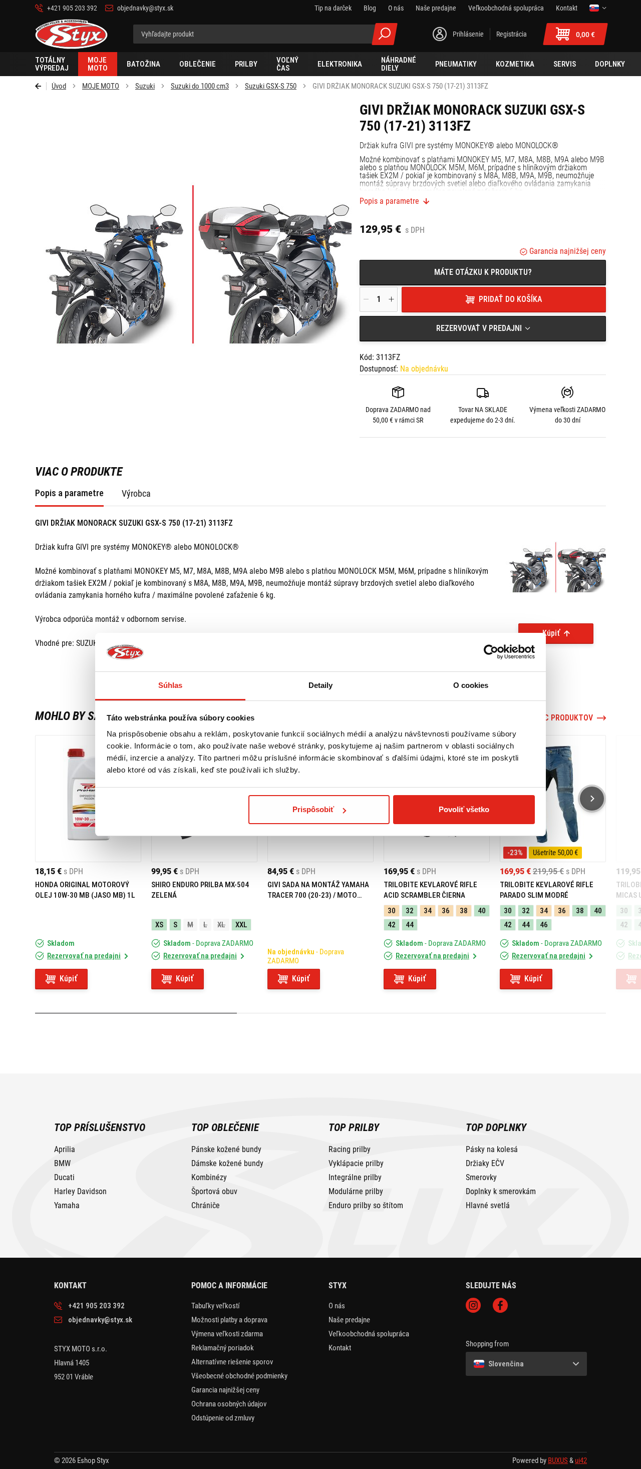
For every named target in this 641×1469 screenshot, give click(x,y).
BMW (62, 1164)
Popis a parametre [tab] (69, 493)
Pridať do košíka (510, 299)
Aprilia (64, 1150)
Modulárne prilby (356, 1192)
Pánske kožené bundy (226, 1150)
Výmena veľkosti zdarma (227, 1333)
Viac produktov (563, 717)
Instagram (473, 1305)
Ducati (64, 1178)
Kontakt (340, 1347)
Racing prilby (350, 1150)
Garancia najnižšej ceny (566, 251)
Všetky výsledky (385, 34)
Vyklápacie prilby (356, 1164)
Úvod (59, 86)
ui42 (581, 1460)
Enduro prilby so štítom (366, 1206)
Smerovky (481, 1178)
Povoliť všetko (464, 809)
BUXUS (558, 1460)
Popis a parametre (389, 201)
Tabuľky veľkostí (215, 1305)
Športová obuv (214, 1192)
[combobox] (483, 328)
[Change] (597, 8)
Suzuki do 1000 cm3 (200, 86)
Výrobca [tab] (136, 493)
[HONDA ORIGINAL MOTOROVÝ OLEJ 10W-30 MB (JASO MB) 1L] (88, 798)
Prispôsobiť (313, 809)
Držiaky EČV (485, 1164)
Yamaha (67, 1206)
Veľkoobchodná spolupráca (369, 1333)
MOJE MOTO (100, 86)
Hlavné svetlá (488, 1206)
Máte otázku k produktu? (483, 272)
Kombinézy (209, 1178)
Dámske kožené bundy (227, 1164)
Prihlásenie (468, 34)
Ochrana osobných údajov (228, 1403)
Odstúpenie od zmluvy (222, 1417)
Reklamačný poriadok (222, 1347)
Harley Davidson (80, 1192)
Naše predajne (349, 1319)
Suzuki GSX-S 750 (270, 86)
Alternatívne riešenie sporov (232, 1361)
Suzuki (145, 86)
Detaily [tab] (320, 685)
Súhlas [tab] (170, 685)
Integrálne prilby (355, 1178)
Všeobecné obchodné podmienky (239, 1375)
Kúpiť (551, 633)
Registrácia (511, 34)
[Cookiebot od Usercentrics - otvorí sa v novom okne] (491, 652)
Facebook (500, 1305)
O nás (337, 1305)
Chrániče (205, 1206)
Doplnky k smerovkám (501, 1192)
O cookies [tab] (471, 685)
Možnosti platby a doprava (229, 1319)
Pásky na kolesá (492, 1150)
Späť (41, 86)
